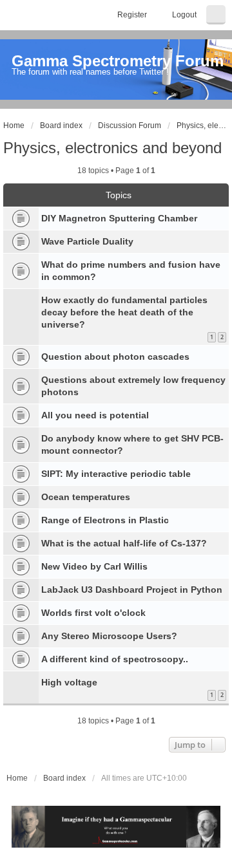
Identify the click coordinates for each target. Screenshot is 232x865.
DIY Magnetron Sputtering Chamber (119, 218)
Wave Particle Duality (87, 241)
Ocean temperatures (85, 497)
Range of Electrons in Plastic (105, 520)
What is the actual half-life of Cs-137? (124, 543)
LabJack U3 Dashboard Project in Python (131, 589)
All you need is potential (95, 415)
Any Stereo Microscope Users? (109, 636)
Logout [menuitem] (184, 14)
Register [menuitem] (132, 14)
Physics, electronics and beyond (112, 147)
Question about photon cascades (115, 356)
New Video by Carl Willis (94, 566)
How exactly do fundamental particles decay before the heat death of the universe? (124, 312)
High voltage (69, 682)
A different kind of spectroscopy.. (114, 659)
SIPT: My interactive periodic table (116, 474)
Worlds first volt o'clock (93, 613)
